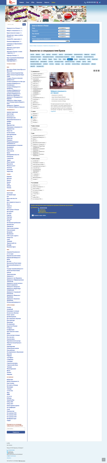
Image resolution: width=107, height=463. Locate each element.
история (9, 213)
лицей (8, 333)
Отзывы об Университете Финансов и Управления (13, 94)
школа (8, 371)
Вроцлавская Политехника (14, 263)
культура (9, 219)
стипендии (10, 361)
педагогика (10, 149)
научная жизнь (11, 339)
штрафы (9, 245)
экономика (10, 169)
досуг (8, 204)
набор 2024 (10, 404)
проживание (10, 234)
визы (8, 200)
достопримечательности (14, 202)
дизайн (9, 123)
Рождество (10, 237)
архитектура (10, 114)
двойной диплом (11, 316)
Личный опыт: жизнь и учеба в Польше (15, 36)
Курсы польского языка (14, 33)
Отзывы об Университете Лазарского (13, 87)
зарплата (9, 206)
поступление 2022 (12, 415)
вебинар (9, 398)
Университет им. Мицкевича (14, 278)
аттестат (9, 396)
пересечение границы (13, 228)
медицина (9, 140)
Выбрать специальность (14, 30)
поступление (35, 182)
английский (10, 309)
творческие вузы (11, 274)
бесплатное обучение (13, 313)
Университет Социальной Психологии (13, 292)
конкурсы (9, 328)
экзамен (9, 372)
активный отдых (11, 195)
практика (9, 354)
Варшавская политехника (14, 256)
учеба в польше (36, 158)
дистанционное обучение (14, 318)
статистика (10, 391)
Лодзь (8, 184)
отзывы (9, 344)
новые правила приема (13, 405)
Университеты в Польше (14, 28)
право (8, 153)
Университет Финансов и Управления (13, 296)
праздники (9, 232)
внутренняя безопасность (14, 119)
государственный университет (15, 269)
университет (10, 276)
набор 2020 (10, 402)
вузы (33, 133)
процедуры (10, 387)
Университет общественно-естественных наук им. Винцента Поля (15, 102)
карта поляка (10, 383)
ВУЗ (8, 267)
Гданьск (9, 180)
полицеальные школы (13, 348)
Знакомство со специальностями (49, 45)
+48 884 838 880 (91, 2)
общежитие (10, 226)
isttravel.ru (9, 458)
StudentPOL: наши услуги (14, 39)
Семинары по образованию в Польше (14, 44)
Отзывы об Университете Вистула (16, 81)
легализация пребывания (14, 222)
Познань (9, 188)
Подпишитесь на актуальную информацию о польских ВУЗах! (15, 425)
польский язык (11, 350)
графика (9, 121)
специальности (35, 71)
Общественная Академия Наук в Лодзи (15, 75)
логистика (9, 136)
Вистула (9, 261)
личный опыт (10, 224)
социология (10, 158)
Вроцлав (9, 178)
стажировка (10, 359)
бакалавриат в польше (13, 311)
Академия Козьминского (13, 252)
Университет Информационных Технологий (15, 280)
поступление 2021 (12, 413)
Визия (8, 259)
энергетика (10, 171)
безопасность (10, 116)
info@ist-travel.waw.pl (11, 456)
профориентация (11, 418)
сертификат (10, 357)
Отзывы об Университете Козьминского (13, 84)
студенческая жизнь (12, 363)
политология (10, 151)
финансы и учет (11, 166)
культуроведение (11, 134)
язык (8, 392)
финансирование (11, 369)
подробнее (53, 111)
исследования (11, 324)
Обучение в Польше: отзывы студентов (14, 52)
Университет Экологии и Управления (13, 299)
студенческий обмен (12, 365)
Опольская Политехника (13, 270)
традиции (9, 241)
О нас (27, 2)
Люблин (9, 186)
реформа (9, 356)
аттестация (10, 254)
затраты (9, 208)
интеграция (10, 211)
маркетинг (10, 138)
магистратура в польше (13, 335)
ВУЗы (32, 2)
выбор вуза (10, 379)
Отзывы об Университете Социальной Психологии (13, 91)
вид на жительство (12, 198)
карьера (9, 215)
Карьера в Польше (13, 55)
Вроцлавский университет (14, 265)
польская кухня (11, 230)
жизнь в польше (36, 126)
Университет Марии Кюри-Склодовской (14, 289)
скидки (9, 420)
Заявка (53, 2)
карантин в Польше (12, 326)
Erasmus (9, 307)
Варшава (9, 176)
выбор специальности (13, 381)
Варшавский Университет (13, 257)
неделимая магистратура (14, 341)
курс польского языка (13, 331)
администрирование (12, 112)
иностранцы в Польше (13, 209)
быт (8, 196)
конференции (10, 330)
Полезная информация (14, 41)
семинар (9, 389)
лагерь (9, 221)
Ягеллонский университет (14, 302)
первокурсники (11, 346)
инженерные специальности (14, 127)
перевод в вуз (10, 411)
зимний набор (10, 400)
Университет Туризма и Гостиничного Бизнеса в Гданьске (16, 106)
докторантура (11, 320)
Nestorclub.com (22, 460)
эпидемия (9, 374)
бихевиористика (11, 118)
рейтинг (9, 272)
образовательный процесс (14, 343)
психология (10, 156)
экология (9, 168)
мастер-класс (10, 337)
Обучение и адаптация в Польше (13, 48)
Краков (9, 182)
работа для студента (12, 236)
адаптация (10, 193)
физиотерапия (11, 162)
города (34, 111)
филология (10, 164)
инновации (10, 322)
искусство (9, 131)
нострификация (11, 407)
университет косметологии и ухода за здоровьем (14, 284)
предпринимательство (13, 154)
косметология (11, 132)
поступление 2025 (12, 417)
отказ (8, 409)
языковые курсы (11, 247)
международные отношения (14, 145)
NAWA (8, 394)
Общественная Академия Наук (15, 73)
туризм (9, 160)
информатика (10, 129)
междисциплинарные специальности (12, 142)
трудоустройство (11, 243)
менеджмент (10, 147)
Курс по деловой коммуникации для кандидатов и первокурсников (15, 59)
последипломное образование (15, 352)
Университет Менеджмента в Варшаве (14, 97)
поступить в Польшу (12, 385)
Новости (47, 2)
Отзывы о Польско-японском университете (14, 79)
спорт (8, 239)
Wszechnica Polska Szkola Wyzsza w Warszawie (16, 70)
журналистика (10, 125)
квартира (9, 217)
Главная (21, 2)
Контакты (39, 2)
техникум (9, 367)
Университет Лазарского (13, 287)
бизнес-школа (10, 315)
